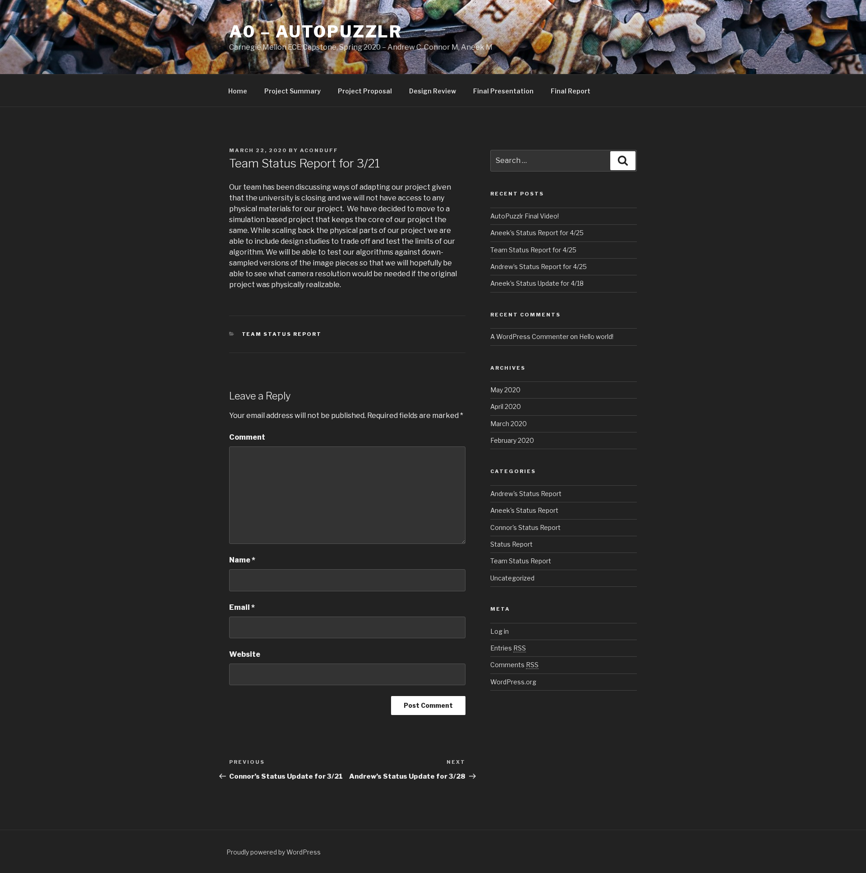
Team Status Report (282, 334)
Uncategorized (512, 578)
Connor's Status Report (525, 527)
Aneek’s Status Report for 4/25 (537, 233)
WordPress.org (513, 682)
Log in (499, 631)
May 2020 (505, 390)
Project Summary (292, 91)
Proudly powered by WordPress (273, 852)
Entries (508, 648)
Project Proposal (365, 91)
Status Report (511, 544)
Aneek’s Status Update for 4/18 (537, 283)
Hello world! (596, 336)
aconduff (319, 150)
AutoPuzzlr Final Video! (524, 216)
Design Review (432, 91)
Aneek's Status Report (524, 510)
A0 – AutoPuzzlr (315, 32)
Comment (247, 437)
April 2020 (505, 406)
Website (244, 654)
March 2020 (508, 423)
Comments (514, 665)
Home (237, 91)
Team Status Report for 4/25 (533, 250)
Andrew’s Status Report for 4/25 (538, 266)
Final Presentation (503, 91)
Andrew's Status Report (526, 493)
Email (242, 607)
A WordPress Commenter (529, 336)
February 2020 (512, 440)
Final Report (570, 91)
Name (242, 560)
